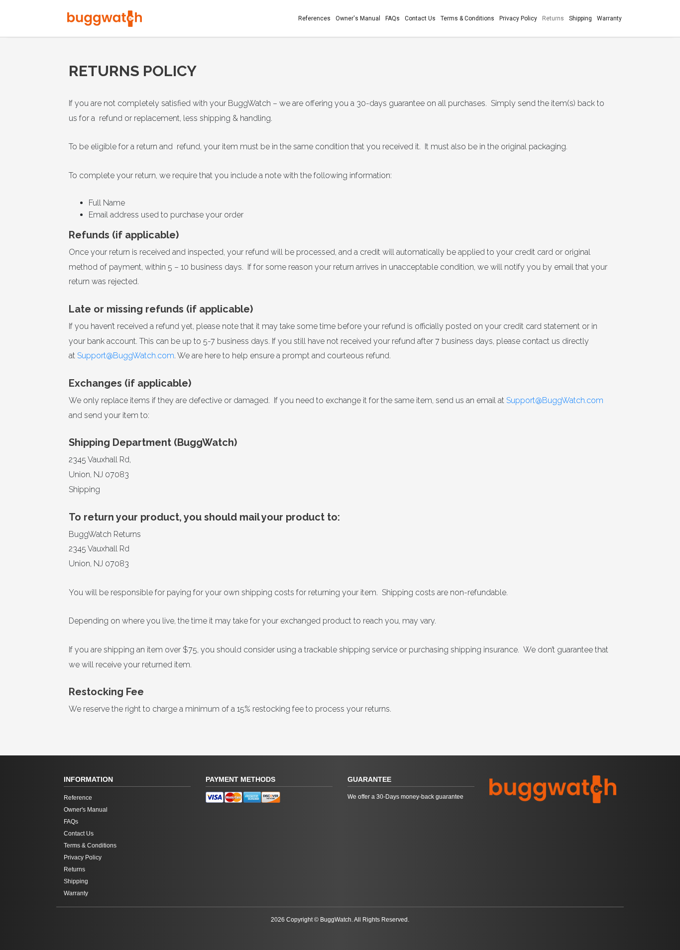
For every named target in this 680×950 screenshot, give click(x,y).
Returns (553, 18)
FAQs (392, 18)
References (314, 18)
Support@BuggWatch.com (125, 355)
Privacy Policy (518, 18)
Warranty (609, 18)
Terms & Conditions (467, 18)
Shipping (580, 18)
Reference (78, 797)
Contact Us (420, 18)
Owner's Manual (358, 18)
